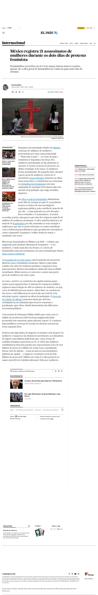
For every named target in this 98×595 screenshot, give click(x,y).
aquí (52, 418)
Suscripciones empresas (64, 588)
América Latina (64, 43)
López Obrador (36, 178)
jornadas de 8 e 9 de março (18, 260)
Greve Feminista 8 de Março (50, 410)
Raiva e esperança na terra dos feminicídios (8, 163)
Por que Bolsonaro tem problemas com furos (42, 395)
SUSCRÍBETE (81, 28)
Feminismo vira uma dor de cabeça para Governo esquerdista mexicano (7, 207)
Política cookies (27, 588)
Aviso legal (20, 588)
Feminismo (38, 410)
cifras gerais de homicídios (34, 199)
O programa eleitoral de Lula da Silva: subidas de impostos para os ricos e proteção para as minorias (85, 181)
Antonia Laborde (29, 383)
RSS (72, 588)
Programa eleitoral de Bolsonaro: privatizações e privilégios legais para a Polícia (85, 189)
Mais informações (15, 418)
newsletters (7, 526)
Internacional (13, 43)
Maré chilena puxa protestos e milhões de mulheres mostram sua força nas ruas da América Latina (8, 184)
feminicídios (19, 223)
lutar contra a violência (13, 253)
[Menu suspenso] (3, 32)
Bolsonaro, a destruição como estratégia (85, 170)
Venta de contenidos (12, 588)
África (71, 43)
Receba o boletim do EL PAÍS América (24, 371)
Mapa (44, 588)
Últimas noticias (80, 165)
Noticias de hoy (6, 590)
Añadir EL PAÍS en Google (56, 92)
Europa (77, 43)
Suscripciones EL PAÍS (52, 588)
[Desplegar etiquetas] (62, 409)
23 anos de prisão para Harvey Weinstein (43, 381)
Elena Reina (16, 85)
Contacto (4, 588)
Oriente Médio (84, 43)
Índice (74, 588)
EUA (95, 43)
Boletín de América (10, 530)
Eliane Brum (27, 399)
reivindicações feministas (33, 184)
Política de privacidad (37, 588)
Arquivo (38, 526)
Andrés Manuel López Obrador (24, 410)
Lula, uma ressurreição (86, 175)
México (57, 147)
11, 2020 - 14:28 (27, 87)
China (90, 43)
